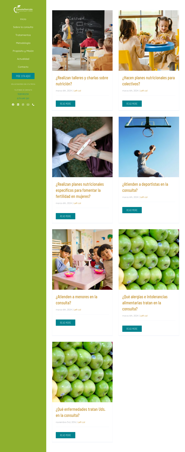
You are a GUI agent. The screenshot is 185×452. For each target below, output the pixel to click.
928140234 (23, 94)
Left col (77, 90)
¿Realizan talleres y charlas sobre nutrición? (82, 40)
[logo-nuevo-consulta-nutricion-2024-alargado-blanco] (23, 5)
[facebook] (13, 104)
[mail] (28, 104)
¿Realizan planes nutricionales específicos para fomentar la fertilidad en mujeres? (82, 147)
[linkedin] (18, 104)
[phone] (33, 104)
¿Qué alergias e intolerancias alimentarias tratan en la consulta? (149, 259)
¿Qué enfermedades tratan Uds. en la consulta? (82, 372)
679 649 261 (23, 98)
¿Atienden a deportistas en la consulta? (149, 147)
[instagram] (23, 104)
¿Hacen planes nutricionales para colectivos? (149, 40)
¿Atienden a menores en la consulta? (82, 259)
